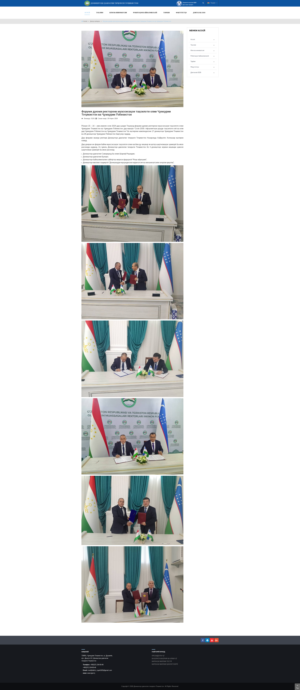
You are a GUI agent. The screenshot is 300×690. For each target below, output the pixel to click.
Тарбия (193, 61)
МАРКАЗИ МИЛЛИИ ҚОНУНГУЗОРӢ (165, 664)
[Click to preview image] (132, 69)
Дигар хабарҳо (95, 21)
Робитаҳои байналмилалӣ (200, 56)
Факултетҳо (195, 67)
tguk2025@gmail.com (104, 670)
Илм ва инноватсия (197, 50)
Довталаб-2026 (196, 72)
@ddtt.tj (93, 670)
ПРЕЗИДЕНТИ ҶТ (158, 656)
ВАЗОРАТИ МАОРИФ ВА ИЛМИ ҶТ (164, 658)
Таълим (193, 45)
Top (297, 688)
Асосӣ (85, 21)
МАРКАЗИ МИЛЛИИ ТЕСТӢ (162, 661)
